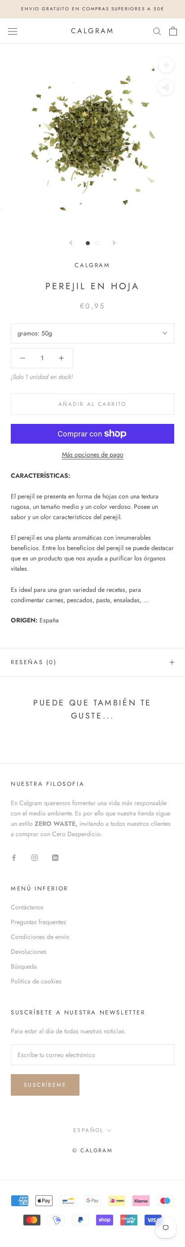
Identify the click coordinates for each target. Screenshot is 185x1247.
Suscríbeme (45, 1085)
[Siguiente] (114, 243)
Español (88, 1130)
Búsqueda (24, 966)
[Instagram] (34, 857)
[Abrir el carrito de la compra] (173, 30)
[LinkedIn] (55, 857)
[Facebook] (14, 857)
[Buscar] (157, 31)
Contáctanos (27, 907)
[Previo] (71, 243)
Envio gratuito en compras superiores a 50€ (92, 8)
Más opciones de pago (92, 454)
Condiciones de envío (40, 936)
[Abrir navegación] (12, 31)
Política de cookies (36, 981)
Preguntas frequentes (38, 921)
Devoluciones (29, 951)
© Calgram (92, 1150)
